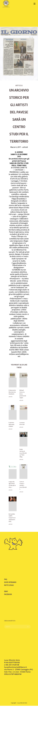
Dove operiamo (10, 582)
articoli (19, 85)
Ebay (6, 591)
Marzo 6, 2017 (15, 147)
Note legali (9, 585)
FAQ (5, 579)
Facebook (8, 594)
